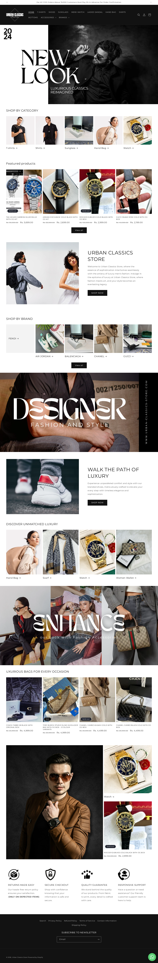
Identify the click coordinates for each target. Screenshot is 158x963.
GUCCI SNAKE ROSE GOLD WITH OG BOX (132, 218)
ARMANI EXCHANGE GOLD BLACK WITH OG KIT (60, 218)
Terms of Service (87, 921)
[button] (48, 17)
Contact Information (107, 921)
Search (43, 921)
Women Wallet (125, 578)
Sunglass (70, 148)
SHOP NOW (97, 293)
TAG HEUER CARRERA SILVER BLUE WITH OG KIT (21, 218)
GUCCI (127, 356)
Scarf (46, 578)
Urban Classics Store (19, 957)
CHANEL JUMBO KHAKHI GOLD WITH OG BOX (95, 726)
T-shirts (10, 148)
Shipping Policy (79, 925)
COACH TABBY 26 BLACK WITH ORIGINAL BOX (19, 726)
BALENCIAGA (73, 356)
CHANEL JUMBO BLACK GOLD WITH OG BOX (133, 726)
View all (79, 230)
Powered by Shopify (35, 957)
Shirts (39, 148)
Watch (127, 148)
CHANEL (99, 356)
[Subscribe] (98, 939)
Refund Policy (70, 921)
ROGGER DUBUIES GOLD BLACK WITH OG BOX (96, 218)
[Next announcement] (151, 2)
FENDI (12, 338)
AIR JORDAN (43, 356)
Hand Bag (100, 148)
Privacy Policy (55, 921)
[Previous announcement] (7, 2)
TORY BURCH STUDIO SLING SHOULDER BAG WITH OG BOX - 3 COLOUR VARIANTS (60, 727)
